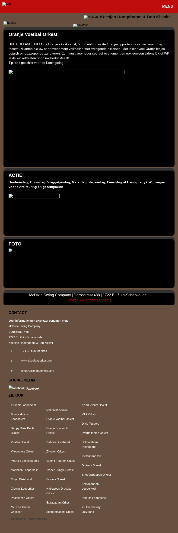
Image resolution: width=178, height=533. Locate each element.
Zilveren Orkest (55, 451)
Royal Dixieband (21, 479)
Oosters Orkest (55, 479)
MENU (167, 6)
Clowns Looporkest (23, 488)
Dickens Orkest (91, 465)
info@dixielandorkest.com (88, 300)
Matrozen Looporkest (24, 470)
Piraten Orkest (20, 442)
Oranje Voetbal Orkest (60, 419)
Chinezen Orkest (56, 409)
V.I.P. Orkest (89, 414)
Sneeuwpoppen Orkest (96, 474)
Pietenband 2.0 (91, 456)
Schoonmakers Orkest (60, 512)
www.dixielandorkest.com (37, 360)
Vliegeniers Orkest (22, 451)
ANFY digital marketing (34, 518)
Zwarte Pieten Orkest (95, 433)
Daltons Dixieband (58, 442)
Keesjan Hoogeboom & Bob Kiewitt (135, 17)
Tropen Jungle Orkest (59, 470)
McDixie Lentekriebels (25, 460)
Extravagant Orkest (58, 502)
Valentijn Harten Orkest (60, 460)
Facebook (32, 388)
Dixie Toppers (90, 423)
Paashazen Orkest (22, 498)
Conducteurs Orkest (94, 405)
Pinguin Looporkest (94, 498)
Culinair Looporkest (23, 405)
